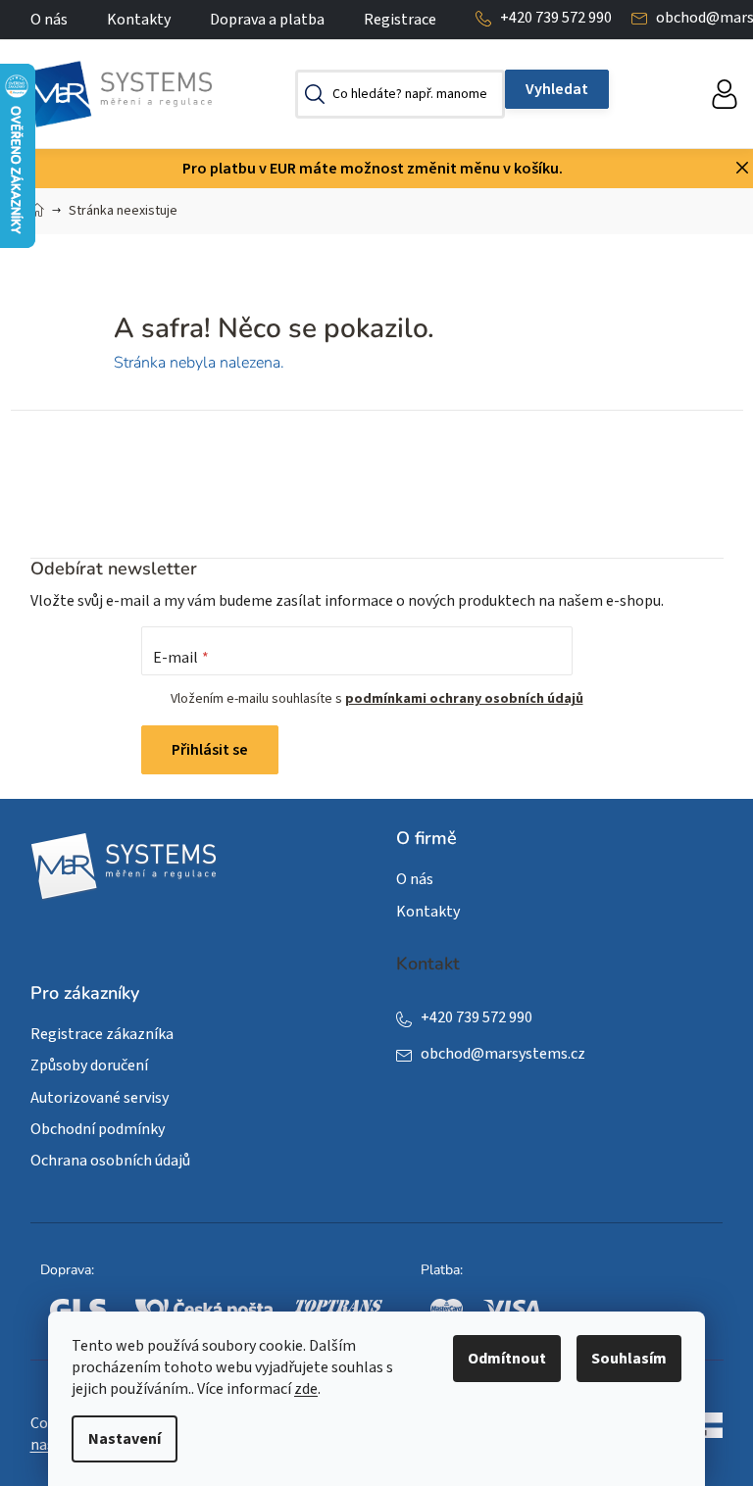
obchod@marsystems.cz (503, 1054)
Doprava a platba (267, 19)
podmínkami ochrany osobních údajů (464, 699)
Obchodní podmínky (97, 1129)
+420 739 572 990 (556, 17)
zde (306, 1389)
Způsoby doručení (89, 1065)
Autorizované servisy (99, 1098)
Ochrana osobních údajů (110, 1160)
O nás (49, 19)
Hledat (557, 89)
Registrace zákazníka (102, 1034)
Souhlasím (629, 1358)
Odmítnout (507, 1358)
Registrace (400, 19)
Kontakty (139, 19)
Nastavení (124, 1439)
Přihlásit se (210, 750)
